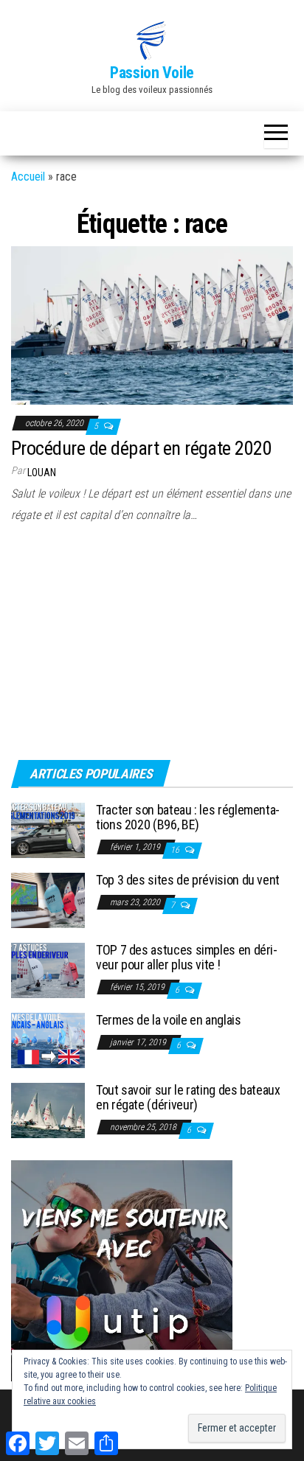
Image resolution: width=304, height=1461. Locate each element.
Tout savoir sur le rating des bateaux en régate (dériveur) (188, 1097)
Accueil (28, 177)
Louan (41, 472)
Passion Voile (151, 72)
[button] (152, 40)
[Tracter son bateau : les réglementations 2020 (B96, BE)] (48, 830)
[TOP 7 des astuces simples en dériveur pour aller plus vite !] (48, 970)
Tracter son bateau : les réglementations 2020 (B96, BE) (188, 817)
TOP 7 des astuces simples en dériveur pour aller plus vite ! (186, 957)
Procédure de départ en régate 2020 (141, 448)
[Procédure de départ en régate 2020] (152, 325)
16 (176, 850)
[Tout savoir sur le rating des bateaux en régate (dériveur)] (48, 1110)
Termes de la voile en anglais (168, 1020)
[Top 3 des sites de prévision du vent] (48, 900)
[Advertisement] (103, 646)
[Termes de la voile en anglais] (48, 1040)
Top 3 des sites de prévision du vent (188, 880)
